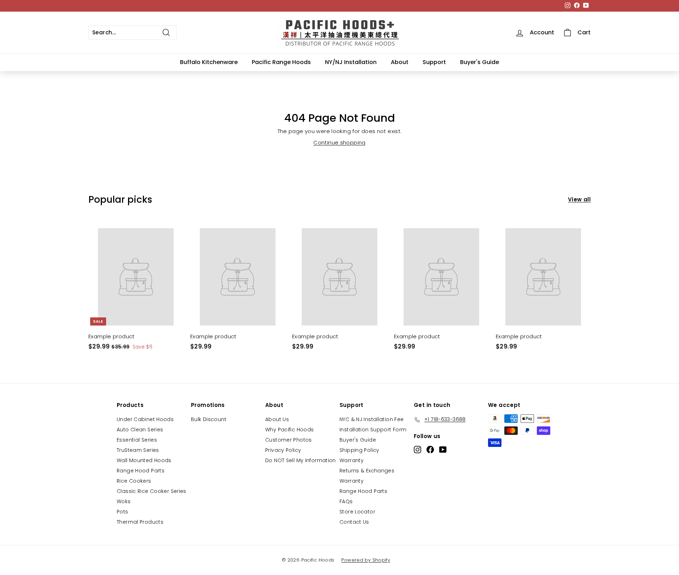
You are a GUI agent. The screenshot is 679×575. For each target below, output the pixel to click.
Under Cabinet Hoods (145, 419)
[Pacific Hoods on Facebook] (430, 449)
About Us (277, 419)
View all (579, 199)
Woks (124, 501)
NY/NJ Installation (351, 62)
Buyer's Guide (479, 62)
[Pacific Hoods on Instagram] (417, 449)
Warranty (352, 460)
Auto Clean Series (140, 429)
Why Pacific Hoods (289, 429)
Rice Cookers (134, 480)
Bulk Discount (208, 419)
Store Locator (357, 511)
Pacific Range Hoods (281, 62)
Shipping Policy (359, 450)
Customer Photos (288, 439)
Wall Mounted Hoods (144, 460)
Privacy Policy (283, 450)
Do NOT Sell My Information (300, 460)
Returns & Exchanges (367, 470)
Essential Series (137, 439)
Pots (122, 511)
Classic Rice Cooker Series (151, 491)
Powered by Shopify (365, 560)
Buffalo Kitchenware (209, 62)
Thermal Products (140, 521)
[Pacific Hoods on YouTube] (443, 449)
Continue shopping (339, 142)
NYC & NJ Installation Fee (372, 419)
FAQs (346, 501)
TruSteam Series (138, 450)
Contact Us (354, 521)
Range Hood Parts (140, 470)
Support (434, 62)
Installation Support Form (373, 429)
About (399, 62)
